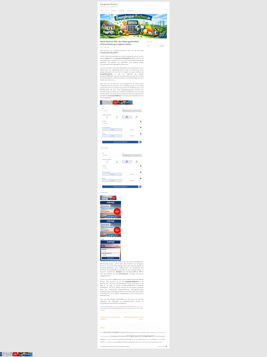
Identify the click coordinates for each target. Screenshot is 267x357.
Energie (106, 306)
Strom (141, 306)
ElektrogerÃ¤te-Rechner (127, 89)
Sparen (134, 306)
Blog (106, 10)
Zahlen (101, 308)
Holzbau (140, 339)
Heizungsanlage (134, 339)
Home (101, 10)
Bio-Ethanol (136, 332)
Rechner (113, 10)
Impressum (129, 10)
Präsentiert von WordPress (161, 346)
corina (101, 47)
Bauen (124, 332)
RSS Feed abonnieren (112, 346)
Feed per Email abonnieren (121, 346)
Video (134, 342)
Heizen (124, 339)
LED (151, 339)
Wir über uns (122, 10)
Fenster (107, 339)
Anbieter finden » (110, 258)
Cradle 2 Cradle (149, 332)
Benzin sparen (129, 332)
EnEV (156, 336)
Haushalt (116, 306)
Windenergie (151, 342)
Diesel (155, 332)
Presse (127, 306)
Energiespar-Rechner (109, 4)
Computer (143, 332)
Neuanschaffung (122, 306)
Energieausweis (111, 306)
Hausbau (115, 339)
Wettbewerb (145, 342)
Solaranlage (114, 342)
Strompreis (132, 308)
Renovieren (106, 342)
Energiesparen (148, 336)
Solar (109, 342)
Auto (120, 332)
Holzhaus (144, 339)
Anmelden (127, 346)
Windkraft (156, 342)
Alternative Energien (111, 332)
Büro (140, 332)
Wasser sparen (139, 342)
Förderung (111, 339)
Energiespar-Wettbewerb (119, 336)
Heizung (128, 339)
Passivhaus (159, 339)
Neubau (154, 339)
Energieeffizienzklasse (116, 308)
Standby (138, 306)
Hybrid (148, 339)
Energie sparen (108, 308)
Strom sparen (127, 308)
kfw (149, 339)
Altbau (101, 332)
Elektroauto (158, 332)
